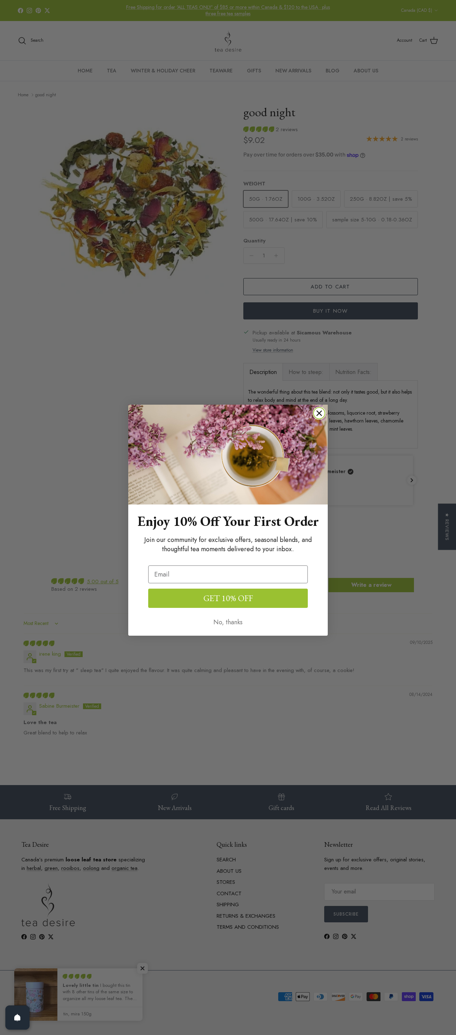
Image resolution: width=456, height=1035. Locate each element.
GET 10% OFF (228, 598)
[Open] (17, 1017)
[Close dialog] (319, 413)
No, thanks (228, 622)
